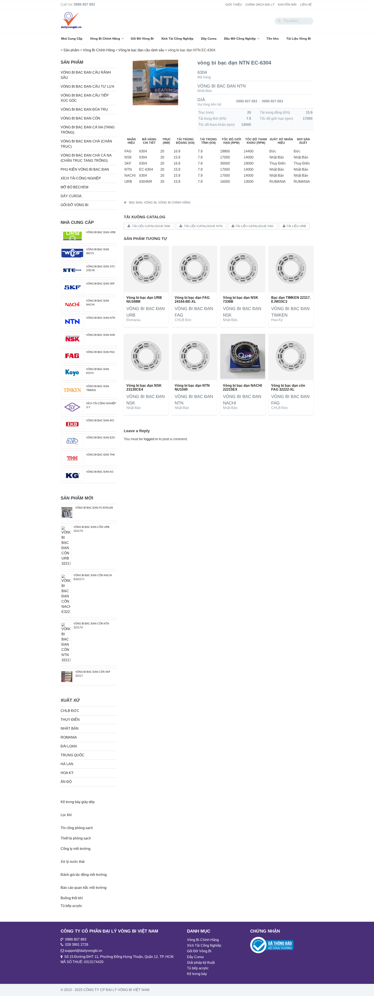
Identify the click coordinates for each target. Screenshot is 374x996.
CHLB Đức (183, 320)
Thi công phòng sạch (77, 828)
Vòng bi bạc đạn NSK (100, 334)
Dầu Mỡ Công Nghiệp (240, 38)
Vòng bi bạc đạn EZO (100, 437)
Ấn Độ (66, 782)
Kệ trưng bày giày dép (78, 802)
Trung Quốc (72, 755)
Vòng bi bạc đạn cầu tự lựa (87, 86)
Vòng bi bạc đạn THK (100, 454)
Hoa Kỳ (277, 320)
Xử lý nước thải (73, 861)
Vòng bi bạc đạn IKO (100, 420)
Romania (133, 320)
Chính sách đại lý (259, 4)
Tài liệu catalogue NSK (150, 226)
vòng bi (150, 202)
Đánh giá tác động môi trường (84, 874)
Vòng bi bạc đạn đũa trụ (84, 109)
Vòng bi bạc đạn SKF (100, 283)
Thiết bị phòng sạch (76, 838)
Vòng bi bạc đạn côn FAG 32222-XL (288, 387)
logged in (151, 439)
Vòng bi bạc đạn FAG (100, 352)
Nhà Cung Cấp (71, 38)
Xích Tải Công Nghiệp (177, 38)
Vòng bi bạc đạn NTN (221, 86)
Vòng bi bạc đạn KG (99, 471)
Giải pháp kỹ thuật (201, 962)
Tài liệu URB (295, 226)
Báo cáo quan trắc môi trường (83, 887)
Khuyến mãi (287, 4)
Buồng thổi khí (72, 898)
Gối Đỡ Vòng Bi (142, 38)
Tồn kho (272, 38)
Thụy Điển (70, 719)
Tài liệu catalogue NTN (202, 226)
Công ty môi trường (75, 848)
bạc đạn (135, 202)
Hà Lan (67, 764)
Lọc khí (66, 815)
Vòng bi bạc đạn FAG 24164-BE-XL (192, 299)
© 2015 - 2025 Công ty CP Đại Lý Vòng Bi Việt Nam (105, 990)
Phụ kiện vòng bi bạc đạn (85, 169)
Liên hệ (306, 4)
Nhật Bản (204, 91)
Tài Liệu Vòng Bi (298, 38)
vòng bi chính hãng (174, 202)
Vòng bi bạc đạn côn (80, 118)
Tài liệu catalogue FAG (254, 226)
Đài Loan (69, 746)
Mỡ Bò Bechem (74, 187)
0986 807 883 (246, 101)
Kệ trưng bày (197, 974)
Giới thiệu (233, 4)
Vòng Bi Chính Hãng (105, 38)
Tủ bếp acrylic (71, 906)
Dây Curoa (208, 38)
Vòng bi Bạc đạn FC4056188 (94, 507)
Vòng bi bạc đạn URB (100, 232)
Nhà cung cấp (77, 222)
